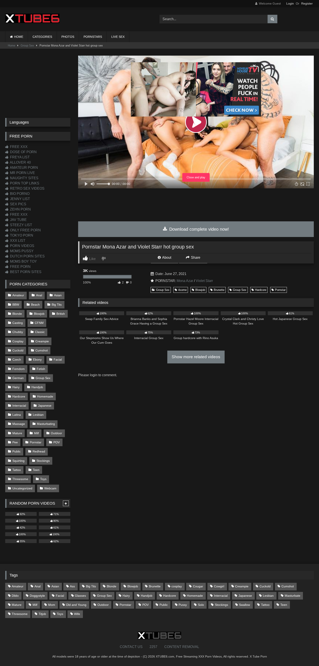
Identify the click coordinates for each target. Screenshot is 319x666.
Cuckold (17, 350)
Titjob (42, 614)
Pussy (183, 604)
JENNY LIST (19, 199)
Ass (72, 586)
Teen (36, 470)
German (18, 378)
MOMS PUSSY (21, 251)
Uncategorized (22, 488)
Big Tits (57, 304)
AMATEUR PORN (23, 167)
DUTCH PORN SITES (27, 256)
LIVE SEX (118, 36)
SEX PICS (17, 204)
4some (182, 290)
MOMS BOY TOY (23, 261)
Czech (16, 359)
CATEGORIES (42, 36)
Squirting (18, 460)
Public (16, 451)
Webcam (50, 488)
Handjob (37, 387)
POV (56, 442)
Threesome (20, 479)
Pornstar (280, 290)
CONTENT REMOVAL (181, 647)
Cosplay (17, 341)
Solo (201, 604)
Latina (16, 414)
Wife (77, 614)
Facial (58, 359)
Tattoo (16, 470)
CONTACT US (131, 647)
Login (290, 3)
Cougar (198, 586)
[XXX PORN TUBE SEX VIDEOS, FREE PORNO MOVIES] (32, 19)
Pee (15, 442)
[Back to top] (305, 653)
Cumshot (41, 350)
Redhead (39, 451)
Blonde (17, 313)
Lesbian (38, 414)
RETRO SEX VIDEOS (26, 188)
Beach (35, 304)
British (60, 313)
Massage (18, 424)
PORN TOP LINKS (24, 183)
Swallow (244, 604)
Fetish (41, 369)
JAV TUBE (18, 220)
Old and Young (76, 604)
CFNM (39, 323)
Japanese (44, 405)
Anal (39, 295)
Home (11, 45)
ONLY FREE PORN (25, 230)
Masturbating (46, 424)
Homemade (45, 396)
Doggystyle (37, 595)
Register (307, 3)
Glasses (80, 595)
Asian (58, 295)
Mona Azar (185, 281)
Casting (17, 323)
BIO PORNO (19, 193)
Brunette (219, 290)
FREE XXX (18, 147)
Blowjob (200, 290)
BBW (15, 304)
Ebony (37, 359)
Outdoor (56, 433)
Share (195, 257)
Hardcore (260, 290)
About (166, 257)
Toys (43, 479)
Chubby (17, 332)
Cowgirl (219, 586)
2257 (153, 647)
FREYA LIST (19, 157)
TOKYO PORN (21, 235)
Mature (17, 433)
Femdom (18, 369)
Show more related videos (196, 357)
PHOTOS (67, 36)
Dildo (15, 595)
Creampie (42, 341)
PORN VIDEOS (21, 246)
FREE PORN (20, 266)
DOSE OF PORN (23, 152)
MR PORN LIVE (22, 173)
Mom (51, 604)
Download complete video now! (198, 229)
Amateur (18, 295)
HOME (18, 36)
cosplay (176, 586)
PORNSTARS (93, 36)
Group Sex (27, 45)
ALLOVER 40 (20, 162)
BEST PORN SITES (25, 272)
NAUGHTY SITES (23, 178)
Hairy (16, 387)
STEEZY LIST (20, 225)
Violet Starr (204, 281)
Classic (40, 332)
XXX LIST (17, 240)
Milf (36, 433)
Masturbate (292, 595)
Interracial (19, 405)
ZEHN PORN (20, 209)
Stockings (43, 460)
